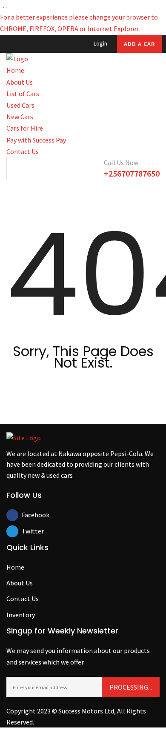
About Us (19, 82)
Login (99, 43)
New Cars (19, 116)
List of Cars (22, 93)
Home (15, 70)
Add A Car (139, 44)
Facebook (28, 515)
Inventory (20, 614)
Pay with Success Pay (36, 140)
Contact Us (22, 151)
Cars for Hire (24, 128)
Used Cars (20, 105)
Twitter (28, 531)
